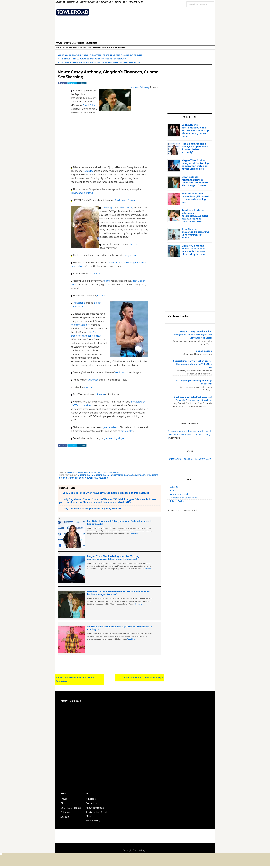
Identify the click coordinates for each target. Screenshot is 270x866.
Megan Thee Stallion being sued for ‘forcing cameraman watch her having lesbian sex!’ (99, 62)
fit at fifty (95, 273)
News (148, 475)
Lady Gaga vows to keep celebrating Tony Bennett (92, 508)
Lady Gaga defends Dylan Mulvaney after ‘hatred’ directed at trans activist (106, 493)
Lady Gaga (107, 207)
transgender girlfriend (82, 193)
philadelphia (91, 478)
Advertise (175, 487)
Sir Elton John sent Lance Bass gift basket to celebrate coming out (195, 197)
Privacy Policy (177, 501)
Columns (65, 812)
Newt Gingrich (115, 262)
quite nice (100, 394)
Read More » (135, 534)
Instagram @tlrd (203, 459)
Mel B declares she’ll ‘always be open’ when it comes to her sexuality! (92, 58)
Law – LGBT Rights (70, 808)
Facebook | (189, 459)
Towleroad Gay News (135, 12)
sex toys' (119, 372)
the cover (135, 244)
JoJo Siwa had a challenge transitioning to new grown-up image (195, 233)
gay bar (88, 387)
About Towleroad (179, 494)
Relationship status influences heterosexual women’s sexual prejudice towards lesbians (195, 216)
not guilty (88, 171)
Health (87, 473)
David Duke (89, 105)
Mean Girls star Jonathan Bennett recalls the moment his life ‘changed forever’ (195, 181)
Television (103, 478)
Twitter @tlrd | (175, 459)
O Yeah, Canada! (204, 351)
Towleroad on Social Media (184, 497)
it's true (101, 295)
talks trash (93, 379)
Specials (64, 817)
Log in (144, 850)
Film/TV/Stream (75, 473)
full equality (127, 431)
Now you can (130, 255)
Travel (63, 799)
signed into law (109, 427)
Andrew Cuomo (79, 324)
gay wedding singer (114, 438)
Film (62, 803)
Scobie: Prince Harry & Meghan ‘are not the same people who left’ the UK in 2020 (192, 364)
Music (94, 473)
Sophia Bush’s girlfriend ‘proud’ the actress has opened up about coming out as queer (100, 55)
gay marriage (116, 475)
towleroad (113, 473)
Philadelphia (79, 302)
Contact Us (176, 490)
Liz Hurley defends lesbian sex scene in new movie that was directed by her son (193, 250)
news (107, 281)
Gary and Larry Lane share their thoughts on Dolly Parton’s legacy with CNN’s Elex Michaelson (193, 334)
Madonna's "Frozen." (125, 200)
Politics (102, 473)
